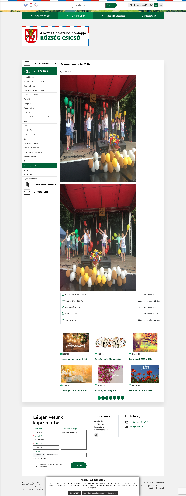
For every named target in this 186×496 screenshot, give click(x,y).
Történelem (99, 424)
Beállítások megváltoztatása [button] (93, 493)
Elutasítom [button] (112, 493)
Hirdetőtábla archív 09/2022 (35, 81)
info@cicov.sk (136, 426)
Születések (28, 174)
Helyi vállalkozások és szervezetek (37, 117)
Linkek (26, 170)
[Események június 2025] (145, 374)
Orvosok (27, 125)
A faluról (98, 421)
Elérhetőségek (149, 15)
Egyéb (26, 161)
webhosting (37, 487)
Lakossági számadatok (33, 152)
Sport (26, 121)
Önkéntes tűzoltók (31, 134)
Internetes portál (27, 487)
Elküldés (78, 465)
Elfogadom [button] (75, 493)
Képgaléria (28, 103)
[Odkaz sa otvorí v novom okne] (96, 435)
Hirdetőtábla (29, 77)
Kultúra (27, 112)
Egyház (26, 139)
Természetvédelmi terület (34, 90)
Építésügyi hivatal (31, 143)
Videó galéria (29, 108)
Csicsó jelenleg (30, 99)
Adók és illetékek (30, 156)
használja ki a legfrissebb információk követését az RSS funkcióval (44, 483)
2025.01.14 (67, 354)
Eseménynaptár (30, 165)
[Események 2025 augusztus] (76, 374)
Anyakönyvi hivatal (31, 148)
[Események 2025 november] (111, 342)
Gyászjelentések (30, 179)
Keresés (111, 5)
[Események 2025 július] (111, 374)
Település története (32, 95)
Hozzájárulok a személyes (49, 465)
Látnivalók (28, 130)
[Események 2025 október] (145, 342)
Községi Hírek (29, 86)
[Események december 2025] (76, 342)
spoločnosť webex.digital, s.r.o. (39, 489)
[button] (40, 15)
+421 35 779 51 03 (139, 422)
